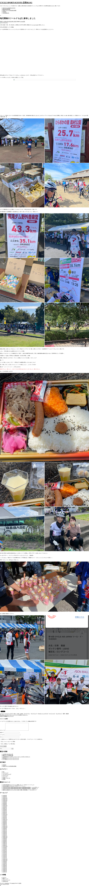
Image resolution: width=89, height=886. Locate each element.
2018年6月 (4, 841)
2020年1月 (4, 824)
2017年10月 (4, 846)
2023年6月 (4, 804)
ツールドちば (35, 24)
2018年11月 (4, 836)
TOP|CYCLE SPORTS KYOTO (8, 8)
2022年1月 (4, 813)
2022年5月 (4, 810)
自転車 (67, 713)
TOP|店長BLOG (5, 12)
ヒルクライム (5, 775)
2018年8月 (4, 840)
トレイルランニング (6, 774)
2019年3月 (4, 833)
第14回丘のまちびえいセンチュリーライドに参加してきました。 (14, 714)
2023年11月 (4, 799)
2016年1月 (4, 871)
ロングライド (59, 713)
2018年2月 (4, 845)
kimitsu (21, 713)
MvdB (20, 883)
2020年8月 (4, 820)
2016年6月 (4, 865)
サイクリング (8, 713)
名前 (1, 732)
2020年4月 (4, 823)
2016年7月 (4, 864)
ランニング (4, 776)
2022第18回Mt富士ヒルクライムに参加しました (12, 784)
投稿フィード (5, 878)
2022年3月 (4, 812)
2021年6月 (4, 815)
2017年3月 (4, 855)
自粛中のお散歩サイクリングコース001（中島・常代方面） (15, 789)
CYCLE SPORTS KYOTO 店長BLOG (16, 2)
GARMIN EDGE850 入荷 (7, 754)
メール (2, 734)
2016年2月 (4, 870)
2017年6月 (4, 851)
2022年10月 (4, 805)
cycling (18, 713)
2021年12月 (4, 814)
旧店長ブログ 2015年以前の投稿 (9, 10)
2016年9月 (4, 861)
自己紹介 (4, 11)
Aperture (13, 883)
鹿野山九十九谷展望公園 (7, 755)
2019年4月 (4, 832)
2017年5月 (4, 852)
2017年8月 (4, 848)
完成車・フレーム (6, 778)
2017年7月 (4, 850)
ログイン (4, 877)
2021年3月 (4, 817)
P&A (3, 771)
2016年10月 (4, 860)
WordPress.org (5, 881)
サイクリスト (27, 713)
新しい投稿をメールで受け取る (8, 743)
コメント (2, 730)
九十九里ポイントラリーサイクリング (10, 759)
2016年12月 (4, 859)
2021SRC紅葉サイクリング (8, 786)
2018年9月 (4, 838)
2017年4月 (4, 854)
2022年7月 (4, 808)
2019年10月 (4, 827)
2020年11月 (4, 819)
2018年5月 (4, 842)
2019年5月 (4, 831)
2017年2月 (4, 856)
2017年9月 (4, 847)
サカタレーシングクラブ (43, 713)
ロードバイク (52, 713)
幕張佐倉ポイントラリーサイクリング (10, 758)
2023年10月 (4, 800)
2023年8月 (4, 803)
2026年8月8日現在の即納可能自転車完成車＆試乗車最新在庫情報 (16, 787)
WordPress (7, 883)
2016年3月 (4, 869)
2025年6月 (4, 796)
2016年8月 (4, 862)
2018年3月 (4, 843)
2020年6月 (4, 822)
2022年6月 (4, 809)
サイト (1, 736)
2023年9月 (4, 801)
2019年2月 (4, 834)
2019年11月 (4, 826)
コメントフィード (6, 879)
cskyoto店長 (22, 21)
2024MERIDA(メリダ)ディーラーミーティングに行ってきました (16, 756)
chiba (15, 713)
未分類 (3, 779)
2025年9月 (4, 795)
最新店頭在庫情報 (6, 9)
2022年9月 (4, 807)
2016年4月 (4, 868)
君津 (64, 713)
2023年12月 (4, 798)
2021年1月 (4, 818)
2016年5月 (4, 866)
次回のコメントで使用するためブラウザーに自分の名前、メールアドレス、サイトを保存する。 (22, 739)
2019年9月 (4, 828)
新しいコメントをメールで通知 (8, 741)
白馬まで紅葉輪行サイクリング (7, 716)
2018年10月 (4, 837)
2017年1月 (4, 857)
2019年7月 (4, 829)
